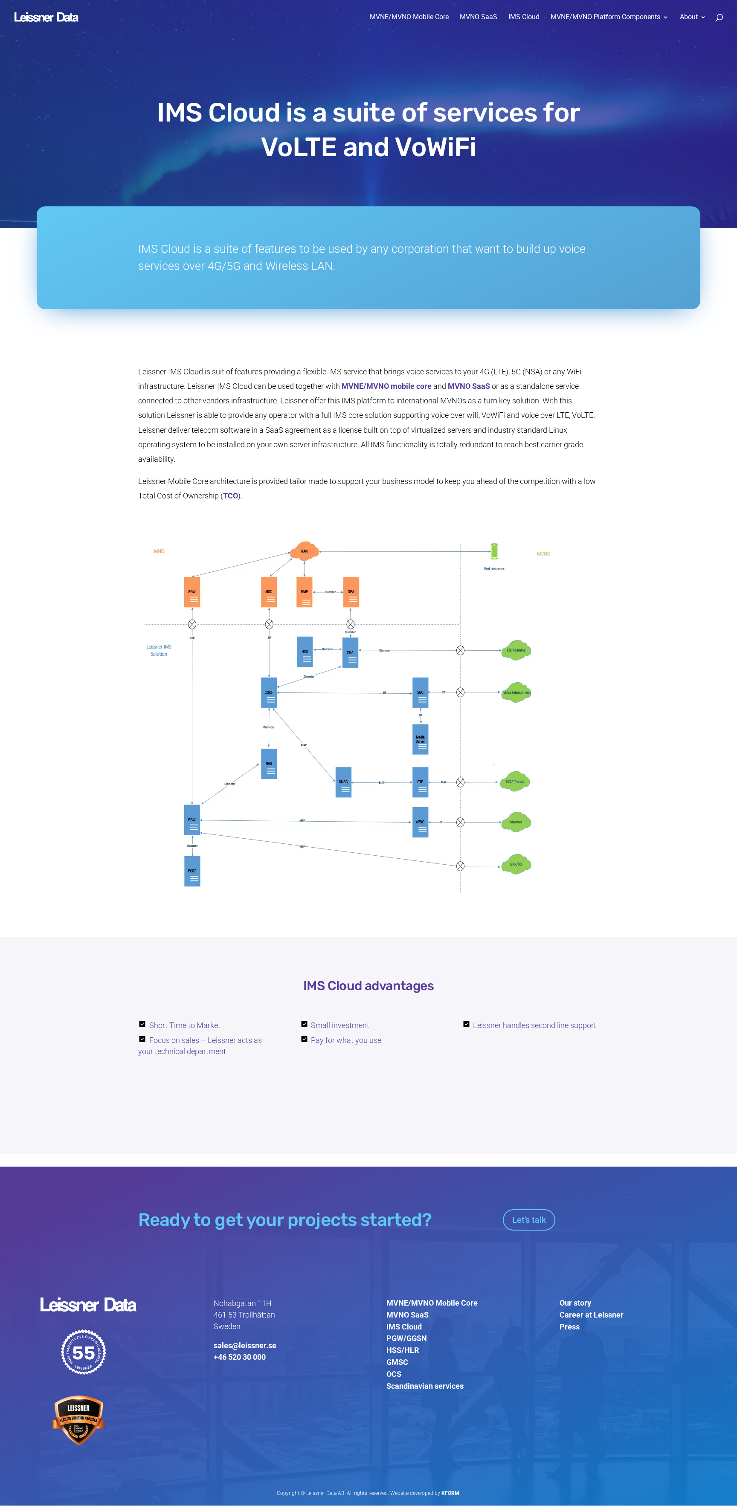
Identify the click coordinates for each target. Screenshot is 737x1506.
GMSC (397, 1362)
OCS (393, 1374)
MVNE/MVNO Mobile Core (409, 17)
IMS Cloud (524, 17)
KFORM (450, 1493)
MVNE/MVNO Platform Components (605, 17)
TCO (230, 495)
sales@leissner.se (245, 1345)
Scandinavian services (425, 1385)
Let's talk (529, 1220)
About (689, 17)
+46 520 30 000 (240, 1357)
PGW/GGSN (406, 1338)
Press (570, 1326)
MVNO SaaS (478, 17)
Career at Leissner (592, 1314)
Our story (575, 1302)
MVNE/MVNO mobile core (387, 386)
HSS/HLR (402, 1350)
